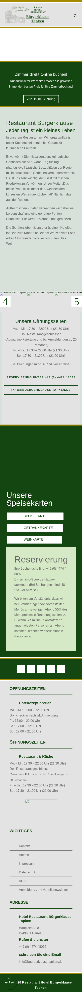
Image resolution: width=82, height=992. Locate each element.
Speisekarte (35, 516)
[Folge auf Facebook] (21, 669)
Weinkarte (33, 539)
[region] (41, 44)
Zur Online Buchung (41, 99)
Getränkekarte (38, 528)
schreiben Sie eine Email (40, 955)
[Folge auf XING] (61, 669)
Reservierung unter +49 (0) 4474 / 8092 (41, 377)
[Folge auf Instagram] (31, 669)
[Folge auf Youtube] (51, 669)
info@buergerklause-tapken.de (40, 389)
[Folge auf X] (41, 669)
